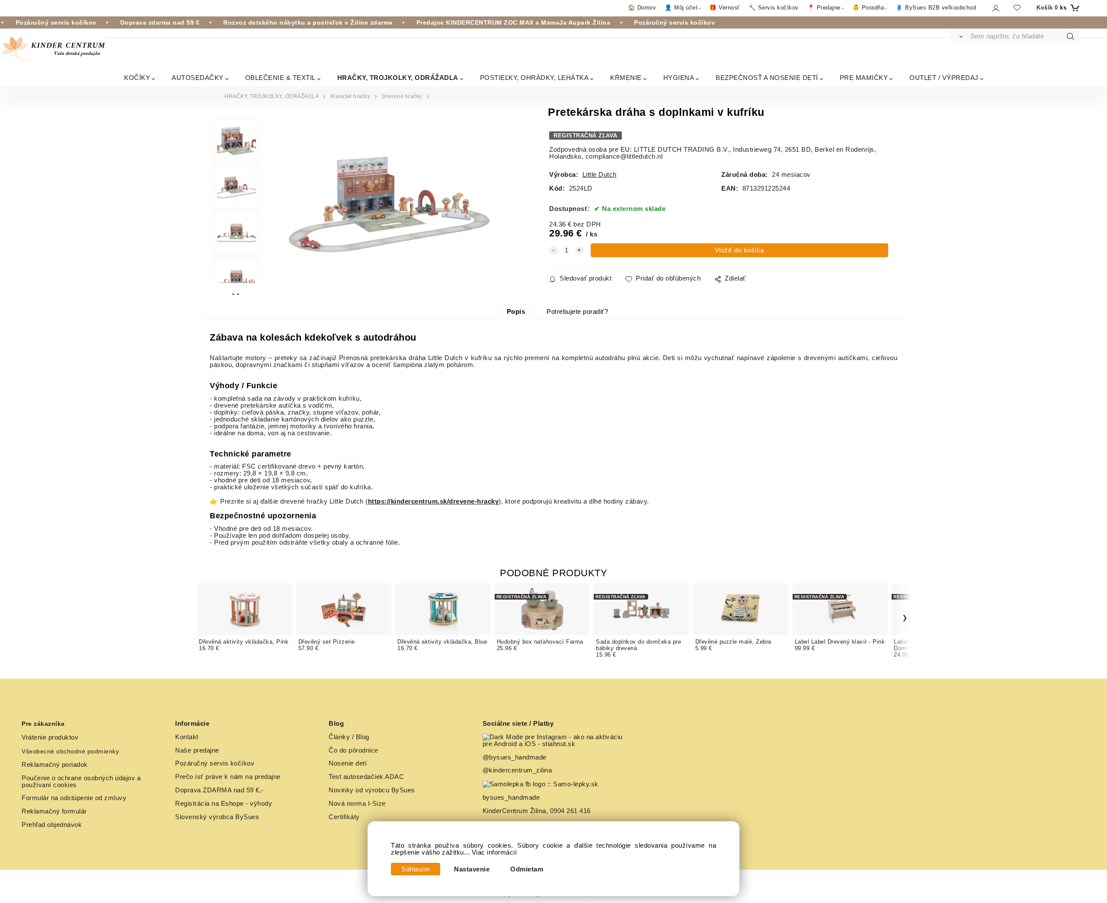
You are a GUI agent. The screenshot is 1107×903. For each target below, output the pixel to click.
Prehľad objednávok (52, 824)
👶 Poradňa (868, 7)
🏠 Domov (642, 7)
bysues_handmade (512, 797)
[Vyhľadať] (959, 36)
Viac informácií (494, 852)
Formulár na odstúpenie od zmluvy (74, 798)
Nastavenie (472, 869)
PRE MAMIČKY (864, 77)
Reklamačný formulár (54, 811)
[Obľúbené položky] (1017, 7)
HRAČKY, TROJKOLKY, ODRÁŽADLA (397, 77)
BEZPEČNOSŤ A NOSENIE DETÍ (767, 77)
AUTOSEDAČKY (198, 77)
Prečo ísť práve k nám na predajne (228, 776)
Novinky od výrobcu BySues (372, 790)
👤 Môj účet (681, 7)
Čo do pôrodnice (353, 750)
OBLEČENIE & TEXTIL (280, 77)
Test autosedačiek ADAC (366, 776)
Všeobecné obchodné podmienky (70, 751)
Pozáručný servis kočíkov (214, 763)
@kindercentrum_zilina (518, 770)
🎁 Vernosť (724, 7)
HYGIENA (678, 77)
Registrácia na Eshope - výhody (223, 803)
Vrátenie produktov (50, 737)
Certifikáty (344, 817)
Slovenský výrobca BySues (217, 817)
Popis (516, 311)
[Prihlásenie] (995, 8)
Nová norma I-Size (358, 803)
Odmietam (526, 869)
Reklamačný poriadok (55, 764)
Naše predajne (197, 750)
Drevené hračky (402, 96)
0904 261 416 (570, 810)
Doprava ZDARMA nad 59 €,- (219, 790)
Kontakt (186, 737)
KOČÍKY (137, 77)
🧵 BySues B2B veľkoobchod (936, 7)
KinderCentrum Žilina (514, 810)
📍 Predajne (824, 7)
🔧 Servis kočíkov (774, 7)
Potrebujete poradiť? (577, 311)
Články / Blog (349, 737)
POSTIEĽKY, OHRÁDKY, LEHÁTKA (534, 77)
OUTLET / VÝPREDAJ (944, 77)
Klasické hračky (350, 96)
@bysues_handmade (515, 757)
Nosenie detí (348, 763)
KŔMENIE (626, 77)
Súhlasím (415, 869)
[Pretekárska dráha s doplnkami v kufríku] (389, 207)
